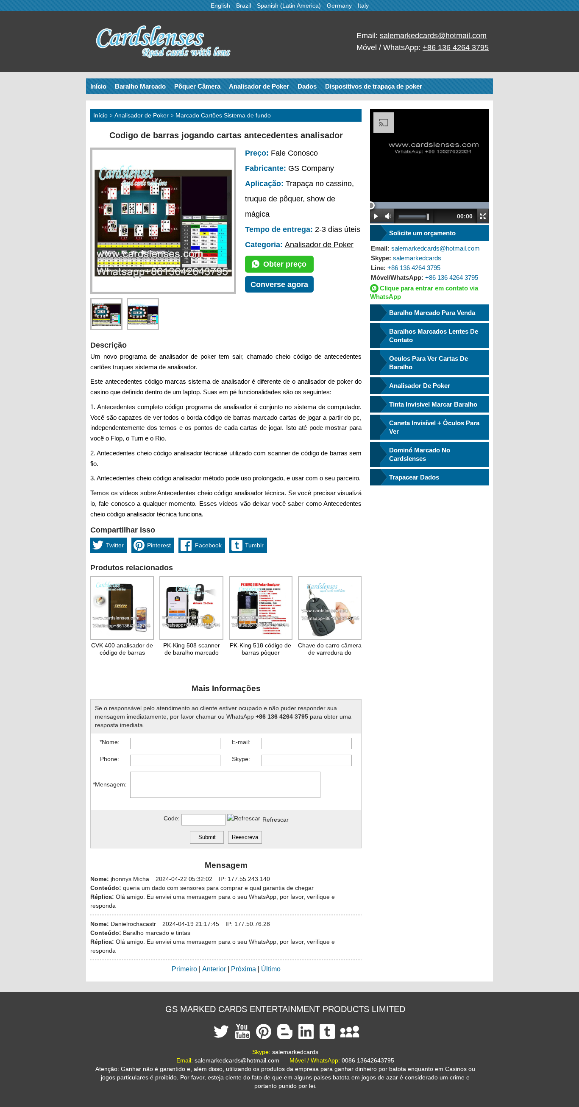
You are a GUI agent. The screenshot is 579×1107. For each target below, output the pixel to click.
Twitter (115, 545)
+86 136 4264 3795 (456, 47)
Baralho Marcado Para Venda (432, 312)
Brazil (243, 5)
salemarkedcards (406, 258)
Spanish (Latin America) (289, 5)
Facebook (208, 545)
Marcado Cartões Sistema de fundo (223, 115)
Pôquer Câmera (197, 86)
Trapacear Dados (414, 477)
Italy (363, 5)
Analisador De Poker (419, 385)
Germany (339, 5)
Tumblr (254, 545)
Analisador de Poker (259, 86)
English (220, 5)
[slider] (371, 205)
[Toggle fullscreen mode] (483, 216)
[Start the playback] (376, 216)
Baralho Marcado (140, 86)
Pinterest (159, 545)
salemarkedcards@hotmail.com (433, 35)
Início (98, 86)
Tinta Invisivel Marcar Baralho (433, 404)
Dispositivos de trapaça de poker (373, 86)
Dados (307, 86)
